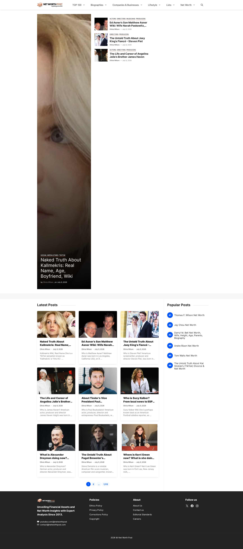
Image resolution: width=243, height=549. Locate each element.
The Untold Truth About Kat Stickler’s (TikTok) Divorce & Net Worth (189, 366)
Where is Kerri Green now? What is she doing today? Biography (138, 458)
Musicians (130, 19)
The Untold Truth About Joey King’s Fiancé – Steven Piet (127, 40)
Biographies (97, 5)
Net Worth (186, 5)
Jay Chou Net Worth (185, 325)
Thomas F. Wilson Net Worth (189, 315)
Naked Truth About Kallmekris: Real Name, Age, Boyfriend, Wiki (61, 268)
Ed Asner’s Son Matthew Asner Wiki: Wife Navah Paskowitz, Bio (128, 25)
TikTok (62, 255)
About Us (137, 505)
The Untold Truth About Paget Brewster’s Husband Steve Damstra (97, 458)
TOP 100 (76, 5)
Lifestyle (152, 5)
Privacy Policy (96, 510)
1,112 (107, 484)
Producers (140, 19)
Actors (113, 19)
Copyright (94, 519)
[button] (202, 5)
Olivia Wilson (48, 282)
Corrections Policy (98, 514)
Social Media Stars (49, 255)
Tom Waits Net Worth (185, 355)
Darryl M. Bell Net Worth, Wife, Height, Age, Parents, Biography (188, 335)
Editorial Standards (142, 514)
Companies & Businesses (125, 5)
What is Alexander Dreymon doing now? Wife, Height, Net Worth (55, 458)
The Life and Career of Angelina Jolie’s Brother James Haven (129, 55)
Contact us (138, 510)
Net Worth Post (125, 537)
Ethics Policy (95, 505)
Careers (137, 519)
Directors (121, 19)
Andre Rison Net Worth (186, 345)
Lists (168, 5)
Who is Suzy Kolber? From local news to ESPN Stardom (138, 401)
